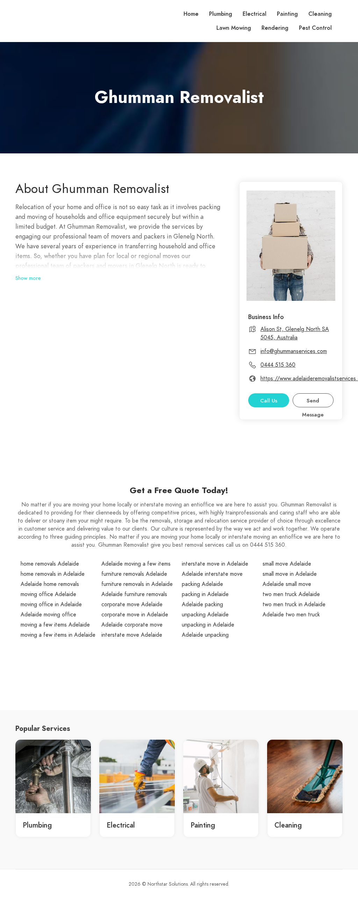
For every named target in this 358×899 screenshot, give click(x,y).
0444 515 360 (277, 365)
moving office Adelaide (48, 594)
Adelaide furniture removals (134, 594)
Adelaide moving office (48, 614)
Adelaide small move (287, 584)
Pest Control (315, 28)
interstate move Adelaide (131, 635)
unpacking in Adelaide (208, 625)
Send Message (313, 402)
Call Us (268, 400)
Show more (28, 278)
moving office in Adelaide (51, 604)
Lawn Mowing (233, 28)
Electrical (254, 14)
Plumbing (220, 14)
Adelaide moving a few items (136, 564)
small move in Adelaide (290, 574)
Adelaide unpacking (205, 635)
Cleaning (320, 14)
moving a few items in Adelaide (58, 635)
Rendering (275, 28)
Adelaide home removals (50, 584)
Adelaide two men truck (291, 614)
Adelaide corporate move (132, 625)
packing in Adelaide (205, 594)
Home (191, 14)
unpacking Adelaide (205, 614)
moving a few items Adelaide (55, 625)
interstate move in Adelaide (215, 564)
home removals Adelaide (50, 564)
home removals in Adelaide (53, 574)
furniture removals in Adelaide (137, 584)
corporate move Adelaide (132, 604)
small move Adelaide (287, 564)
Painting (287, 14)
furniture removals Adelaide (134, 574)
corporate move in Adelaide (134, 614)
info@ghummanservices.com (293, 351)
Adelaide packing (202, 604)
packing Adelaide (202, 584)
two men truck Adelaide (291, 594)
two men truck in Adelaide (294, 604)
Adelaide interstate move (212, 574)
